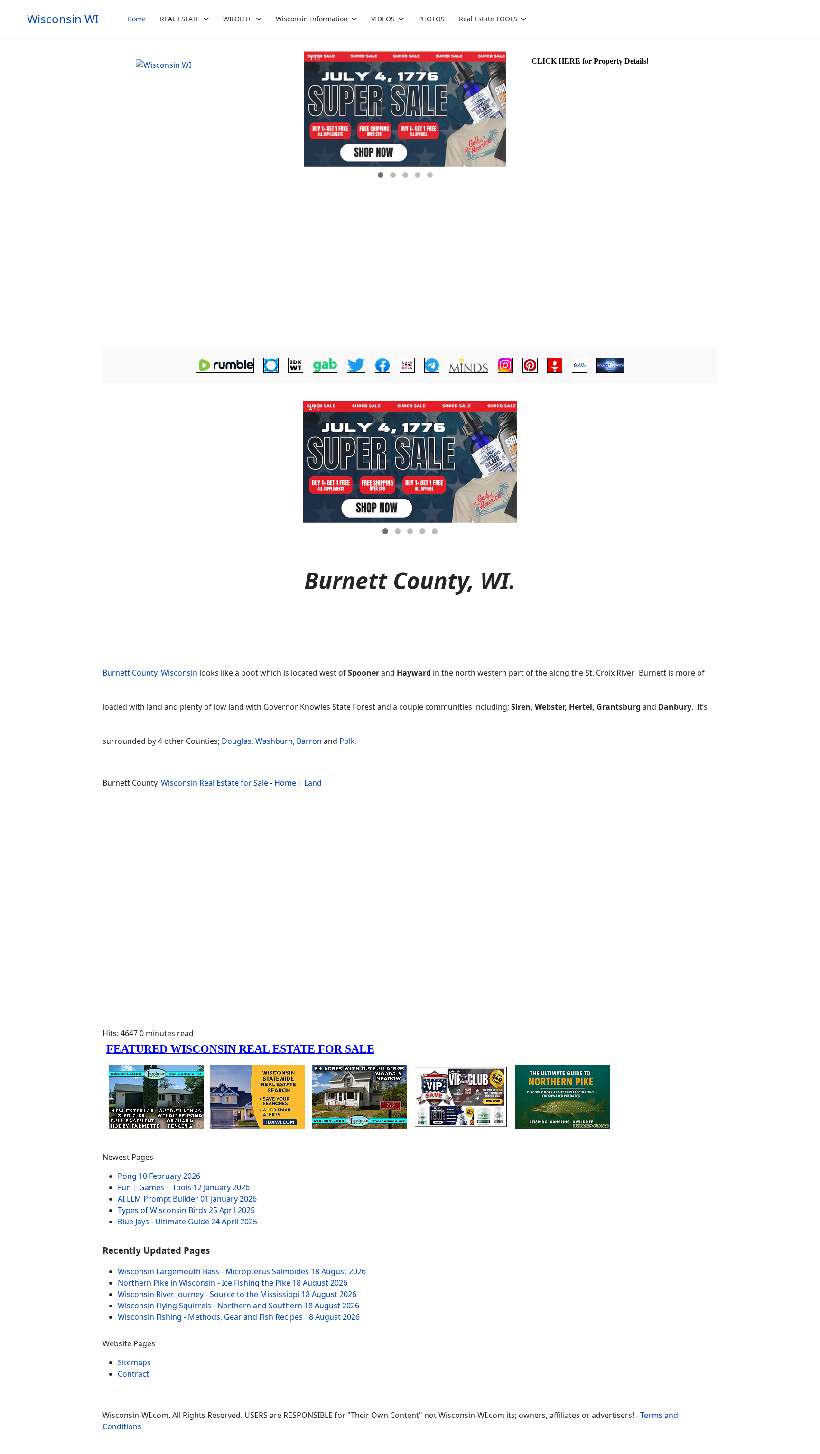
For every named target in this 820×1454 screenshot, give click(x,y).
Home (136, 18)
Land (313, 783)
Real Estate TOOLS (488, 18)
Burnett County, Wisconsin (149, 672)
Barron (309, 741)
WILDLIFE (237, 18)
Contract (133, 1374)
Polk (347, 741)
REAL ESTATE (180, 18)
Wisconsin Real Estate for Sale (214, 783)
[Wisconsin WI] (202, 118)
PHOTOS (431, 18)
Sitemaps (134, 1362)
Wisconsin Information (312, 18)
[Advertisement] (410, 273)
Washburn (274, 741)
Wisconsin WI (63, 19)
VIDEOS (383, 18)
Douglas (237, 741)
